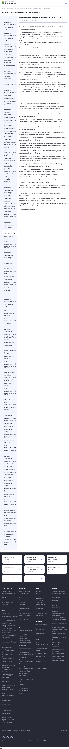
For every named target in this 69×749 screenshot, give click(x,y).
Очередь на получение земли (8, 704)
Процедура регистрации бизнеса (58, 594)
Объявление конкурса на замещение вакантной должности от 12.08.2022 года (10, 83)
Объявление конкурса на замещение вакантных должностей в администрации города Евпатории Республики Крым (10, 25)
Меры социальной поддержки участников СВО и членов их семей (8, 649)
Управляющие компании (8, 685)
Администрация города (8, 593)
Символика (22, 602)
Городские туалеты (41, 661)
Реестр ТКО (5, 672)
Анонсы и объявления (41, 613)
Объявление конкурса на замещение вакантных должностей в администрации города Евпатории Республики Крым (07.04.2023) (10, 190)
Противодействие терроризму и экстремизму (23, 692)
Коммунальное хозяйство (9, 698)
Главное (38, 593)
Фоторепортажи (40, 608)
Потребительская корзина (59, 633)
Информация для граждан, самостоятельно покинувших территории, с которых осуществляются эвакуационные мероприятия (9, 634)
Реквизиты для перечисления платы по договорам (58, 599)
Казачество (5, 645)
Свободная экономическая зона (59, 630)
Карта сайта (64, 730)
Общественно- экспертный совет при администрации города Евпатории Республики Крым (9, 659)
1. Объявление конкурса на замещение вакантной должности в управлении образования (10, 74)
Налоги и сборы (56, 607)
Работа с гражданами (24, 682)
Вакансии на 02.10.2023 (7, 291)
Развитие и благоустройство (23, 605)
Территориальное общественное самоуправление (7, 681)
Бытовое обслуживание (58, 639)
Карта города (22, 621)
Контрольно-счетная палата (7, 596)
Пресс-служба (22, 675)
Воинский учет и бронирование (23, 633)
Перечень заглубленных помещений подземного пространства (8, 665)
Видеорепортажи (40, 610)
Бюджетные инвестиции (25, 630)
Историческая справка (25, 591)
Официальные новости (42, 596)
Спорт (3, 693)
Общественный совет (7, 602)
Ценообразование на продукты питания (58, 661)
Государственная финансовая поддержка (58, 616)
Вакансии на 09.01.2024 (7, 309)
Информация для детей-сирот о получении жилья (9, 641)
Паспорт (21, 597)
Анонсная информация (58, 591)
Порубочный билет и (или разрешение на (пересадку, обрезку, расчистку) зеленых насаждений (26, 671)
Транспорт (38, 666)
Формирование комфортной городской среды (8, 689)
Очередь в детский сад (8, 708)
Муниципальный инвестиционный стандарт (26, 660)
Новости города (40, 598)
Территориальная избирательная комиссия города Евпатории (9, 712)
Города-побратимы (24, 608)
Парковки (38, 663)
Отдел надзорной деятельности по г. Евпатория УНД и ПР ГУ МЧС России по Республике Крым (8, 719)
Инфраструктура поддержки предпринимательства (58, 611)
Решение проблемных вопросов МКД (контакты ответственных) (9, 675)
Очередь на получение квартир (8, 700)
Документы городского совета (42, 624)
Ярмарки (54, 605)
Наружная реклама (57, 642)
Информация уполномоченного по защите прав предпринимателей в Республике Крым (58, 655)
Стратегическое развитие (26, 613)
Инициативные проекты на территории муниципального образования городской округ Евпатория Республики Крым (9, 624)
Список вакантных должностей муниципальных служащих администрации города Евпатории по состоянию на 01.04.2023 (10, 319)
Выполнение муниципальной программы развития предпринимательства (58, 647)
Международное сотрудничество (40, 632)
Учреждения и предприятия (22, 684)
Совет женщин (6, 604)
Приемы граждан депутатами (40, 605)
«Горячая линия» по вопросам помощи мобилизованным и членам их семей (9, 615)
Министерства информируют (39, 601)
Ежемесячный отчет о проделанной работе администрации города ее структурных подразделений (26, 654)
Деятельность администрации (23, 637)
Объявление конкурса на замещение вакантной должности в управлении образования (10, 92)
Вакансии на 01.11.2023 (10, 295)
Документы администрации (40, 628)
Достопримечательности (42, 644)
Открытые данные (24, 688)
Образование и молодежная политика (8, 653)
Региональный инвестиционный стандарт (26, 678)
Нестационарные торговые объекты (59, 624)
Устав (20, 599)
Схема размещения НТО (58, 603)
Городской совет (6, 591)
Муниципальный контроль (26, 663)
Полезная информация (58, 627)
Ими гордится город (24, 615)
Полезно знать (39, 615)
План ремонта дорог (7, 669)
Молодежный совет (7, 599)
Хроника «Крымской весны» (24, 594)
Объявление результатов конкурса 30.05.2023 (10, 232)
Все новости (39, 591)
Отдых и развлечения (41, 668)
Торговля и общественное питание (59, 620)
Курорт (37, 642)
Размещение (39, 659)
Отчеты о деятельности (25, 666)
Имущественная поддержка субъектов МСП (59, 636)
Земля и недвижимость (8, 695)
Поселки (21, 610)
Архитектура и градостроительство (24, 618)
